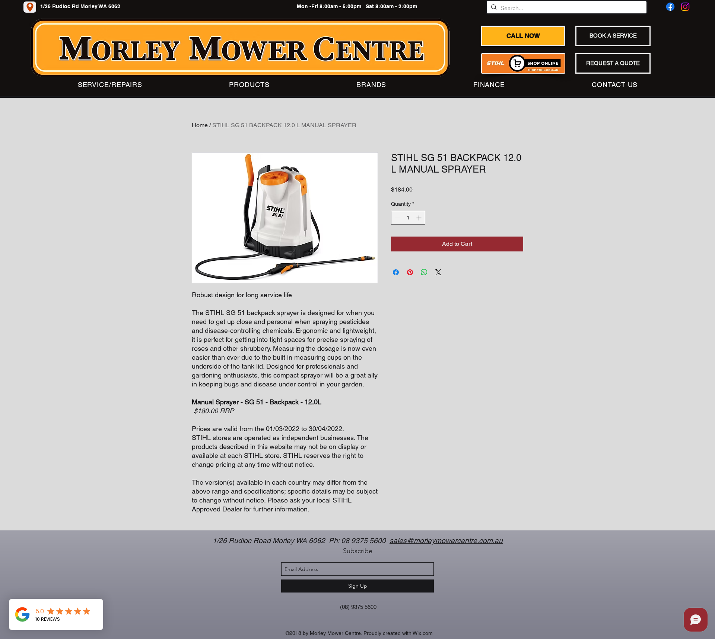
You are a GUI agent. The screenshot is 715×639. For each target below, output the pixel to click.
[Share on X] (438, 272)
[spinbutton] (408, 217)
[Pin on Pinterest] (410, 272)
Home (200, 125)
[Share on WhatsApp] (424, 272)
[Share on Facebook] (395, 272)
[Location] (29, 7)
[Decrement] (396, 217)
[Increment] (419, 217)
